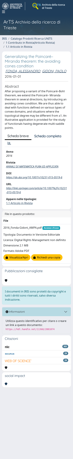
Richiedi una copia (48, 257)
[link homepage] (13, 6)
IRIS (4, 38)
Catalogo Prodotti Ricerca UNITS (31, 38)
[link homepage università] (49, 6)
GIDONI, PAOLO (54, 71)
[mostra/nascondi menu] (3, 12)
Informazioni (16, 311)
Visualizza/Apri (18, 257)
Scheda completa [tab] (47, 136)
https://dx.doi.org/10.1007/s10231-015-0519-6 (34, 177)
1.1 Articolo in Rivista (19, 47)
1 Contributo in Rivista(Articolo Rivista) (30, 43)
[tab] (9, 143)
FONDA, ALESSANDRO (22, 71)
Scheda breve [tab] (18, 136)
